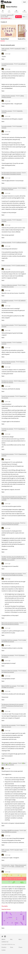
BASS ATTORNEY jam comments (9, 686)
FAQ (11, 939)
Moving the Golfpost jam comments (10, 670)
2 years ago (7, 53)
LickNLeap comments (6, 242)
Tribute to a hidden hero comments (9, 285)
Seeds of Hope (22, 39)
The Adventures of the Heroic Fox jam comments (12, 704)
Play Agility (5, 906)
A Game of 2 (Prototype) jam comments (10, 523)
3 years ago (7, 69)
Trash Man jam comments (7, 428)
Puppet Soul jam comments (8, 454)
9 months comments (6, 265)
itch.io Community (6, 865)
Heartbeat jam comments (7, 381)
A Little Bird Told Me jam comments (10, 640)
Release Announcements (20, 865)
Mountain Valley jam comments (9, 725)
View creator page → (6, 18)
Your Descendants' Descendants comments (11, 172)
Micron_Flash (21, 381)
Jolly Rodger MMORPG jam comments (10, 830)
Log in (24, 2)
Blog (20, 939)
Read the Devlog (6, 909)
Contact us (5, 941)
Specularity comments (7, 219)
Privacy (20, 947)
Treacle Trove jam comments (8, 396)
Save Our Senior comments (8, 325)
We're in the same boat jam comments (10, 622)
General (12, 865)
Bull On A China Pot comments (8, 361)
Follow (19, 16)
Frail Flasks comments (7, 342)
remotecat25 (18, 48)
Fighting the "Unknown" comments (9, 188)
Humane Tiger (6, 498)
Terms (11, 947)
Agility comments (5, 48)
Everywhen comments (7, 126)
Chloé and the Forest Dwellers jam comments (12, 496)
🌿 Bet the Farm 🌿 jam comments (9, 763)
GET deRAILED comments (7, 300)
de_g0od (17, 849)
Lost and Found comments (7, 63)
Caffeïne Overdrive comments (8, 95)
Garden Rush (5, 39)
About (3, 939)
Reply (3, 59)
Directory (4, 947)
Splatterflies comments (7, 111)
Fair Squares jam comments (8, 655)
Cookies (3, 950)
